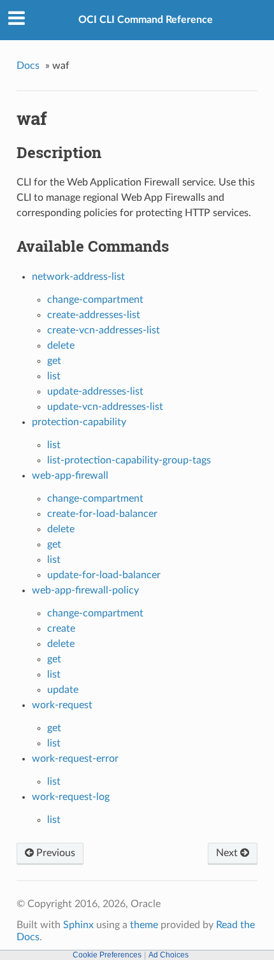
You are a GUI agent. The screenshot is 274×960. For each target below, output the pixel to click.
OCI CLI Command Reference (145, 20)
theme (144, 925)
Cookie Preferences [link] (107, 954)
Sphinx (78, 925)
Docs (28, 66)
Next (228, 853)
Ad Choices (168, 954)
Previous (54, 853)
